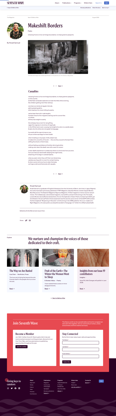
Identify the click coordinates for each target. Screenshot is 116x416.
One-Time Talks (61, 388)
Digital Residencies (62, 382)
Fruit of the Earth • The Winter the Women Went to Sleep (57, 274)
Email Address (66, 353)
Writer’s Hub (74, 380)
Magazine (46, 382)
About (31, 380)
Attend (59, 391)
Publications (47, 380)
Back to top (105, 7)
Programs (60, 380)
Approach (32, 382)
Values (31, 385)
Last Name (65, 347)
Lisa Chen (13, 274)
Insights (73, 382)
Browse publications (86, 7)
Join (106, 3)
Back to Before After (58, 298)
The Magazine (10, 17)
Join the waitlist (21, 346)
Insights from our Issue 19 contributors (92, 272)
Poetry (30, 31)
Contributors (33, 394)
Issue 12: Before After (13, 7)
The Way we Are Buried (21, 270)
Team (31, 389)
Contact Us (88, 380)
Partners (32, 391)
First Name (65, 340)
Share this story (96, 7)
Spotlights (46, 388)
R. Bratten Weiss (50, 280)
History (32, 387)
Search (87, 382)
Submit (46, 393)
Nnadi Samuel (14, 43)
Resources (74, 385)
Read (11, 288)
